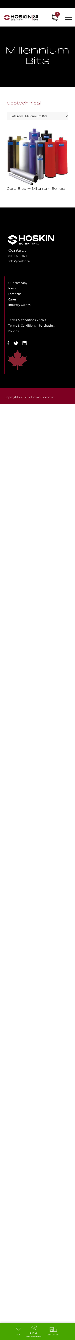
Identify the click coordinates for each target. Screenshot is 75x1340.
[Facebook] (8, 343)
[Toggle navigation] (68, 17)
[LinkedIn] (24, 343)
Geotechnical (24, 103)
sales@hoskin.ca (19, 261)
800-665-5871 (17, 256)
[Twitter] (15, 343)
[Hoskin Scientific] (21, 17)
